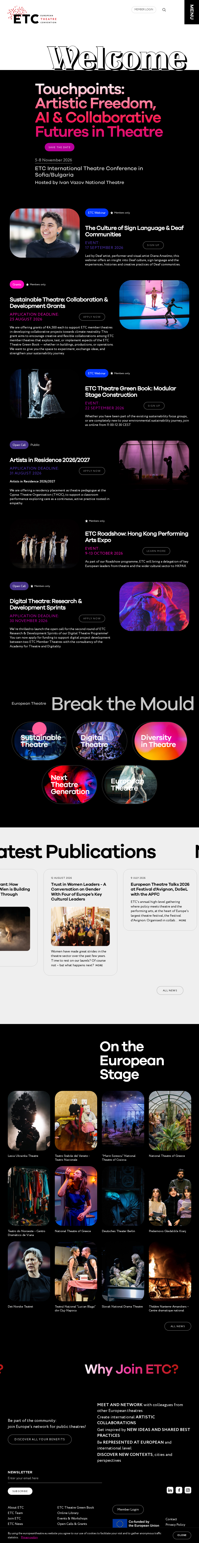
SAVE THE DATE (60, 147)
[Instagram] (188, 1490)
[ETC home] (32, 15)
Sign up (153, 245)
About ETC (16, 1507)
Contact (171, 1519)
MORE (70, 965)
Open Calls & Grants (72, 1523)
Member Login (143, 9)
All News (170, 990)
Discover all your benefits (39, 1439)
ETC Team (15, 1513)
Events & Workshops (72, 1518)
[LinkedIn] (170, 1490)
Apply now (92, 317)
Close (182, 1535)
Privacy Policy (175, 1524)
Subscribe (20, 1491)
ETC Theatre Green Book (75, 1507)
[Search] (164, 10)
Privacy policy (29, 1537)
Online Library (68, 1513)
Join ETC (14, 1518)
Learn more (156, 551)
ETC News (15, 1523)
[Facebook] (179, 1490)
